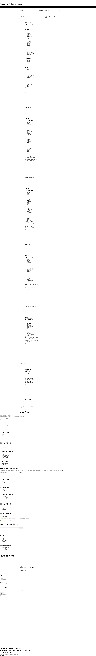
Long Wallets (29, 74)
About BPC (4, 445)
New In (3, 481)
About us (3, 537)
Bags (3, 436)
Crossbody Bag (29, 129)
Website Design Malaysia (24, 518)
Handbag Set (29, 134)
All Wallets (28, 69)
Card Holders (29, 72)
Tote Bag (28, 132)
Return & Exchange (5, 457)
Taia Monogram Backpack (29, 289)
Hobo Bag (28, 135)
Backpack (28, 123)
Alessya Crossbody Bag (29, 285)
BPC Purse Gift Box (28, 399)
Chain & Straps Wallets (30, 75)
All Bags (28, 31)
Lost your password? (3, 581)
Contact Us (4, 447)
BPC (3, 489)
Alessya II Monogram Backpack (30, 223)
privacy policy (57, 591)
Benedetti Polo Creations (11, 4)
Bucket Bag (29, 34)
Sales (28, 85)
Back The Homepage (4, 418)
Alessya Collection (28, 88)
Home (21, 406)
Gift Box (28, 61)
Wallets (28, 73)
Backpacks (28, 33)
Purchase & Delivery (5, 456)
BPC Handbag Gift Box (29, 382)
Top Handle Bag (29, 131)
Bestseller (3, 482)
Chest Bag (28, 37)
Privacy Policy (4, 464)
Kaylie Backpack (27, 244)
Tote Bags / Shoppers (30, 41)
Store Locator (4, 446)
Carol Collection (27, 91)
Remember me (3, 579)
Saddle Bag (29, 137)
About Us (3, 505)
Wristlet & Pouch (29, 76)
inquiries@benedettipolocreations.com (8, 563)
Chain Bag (28, 126)
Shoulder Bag (29, 38)
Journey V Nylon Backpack (29, 227)
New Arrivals (4, 435)
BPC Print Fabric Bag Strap (29, 379)
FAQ (3, 453)
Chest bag (28, 128)
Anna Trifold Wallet (28, 341)
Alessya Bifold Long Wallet (29, 338)
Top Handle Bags (30, 40)
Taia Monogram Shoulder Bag (30, 157)
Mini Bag (28, 133)
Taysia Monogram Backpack (29, 177)
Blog (3, 454)
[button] (67, 11)
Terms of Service (5, 463)
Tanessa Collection (28, 107)
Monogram (28, 32)
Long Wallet (29, 138)
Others (3, 439)
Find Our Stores (4, 540)
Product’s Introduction (5, 455)
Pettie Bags (29, 42)
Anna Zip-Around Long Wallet (30, 359)
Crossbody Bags (29, 36)
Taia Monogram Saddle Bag (29, 160)
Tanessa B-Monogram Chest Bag (30, 306)
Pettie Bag (28, 200)
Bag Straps (28, 60)
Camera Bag (29, 35)
